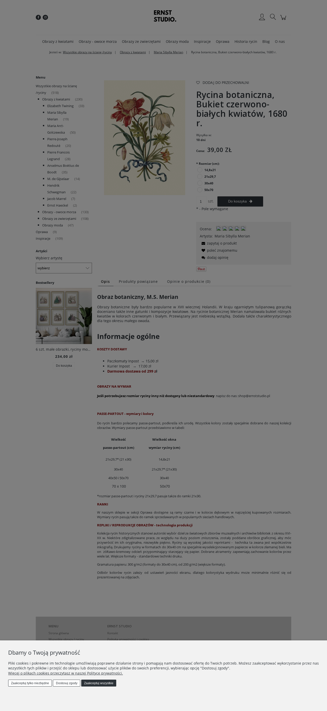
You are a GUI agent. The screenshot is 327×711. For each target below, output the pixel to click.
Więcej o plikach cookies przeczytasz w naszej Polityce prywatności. (65, 673)
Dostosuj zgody (66, 683)
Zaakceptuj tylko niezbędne (30, 683)
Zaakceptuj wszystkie (98, 683)
